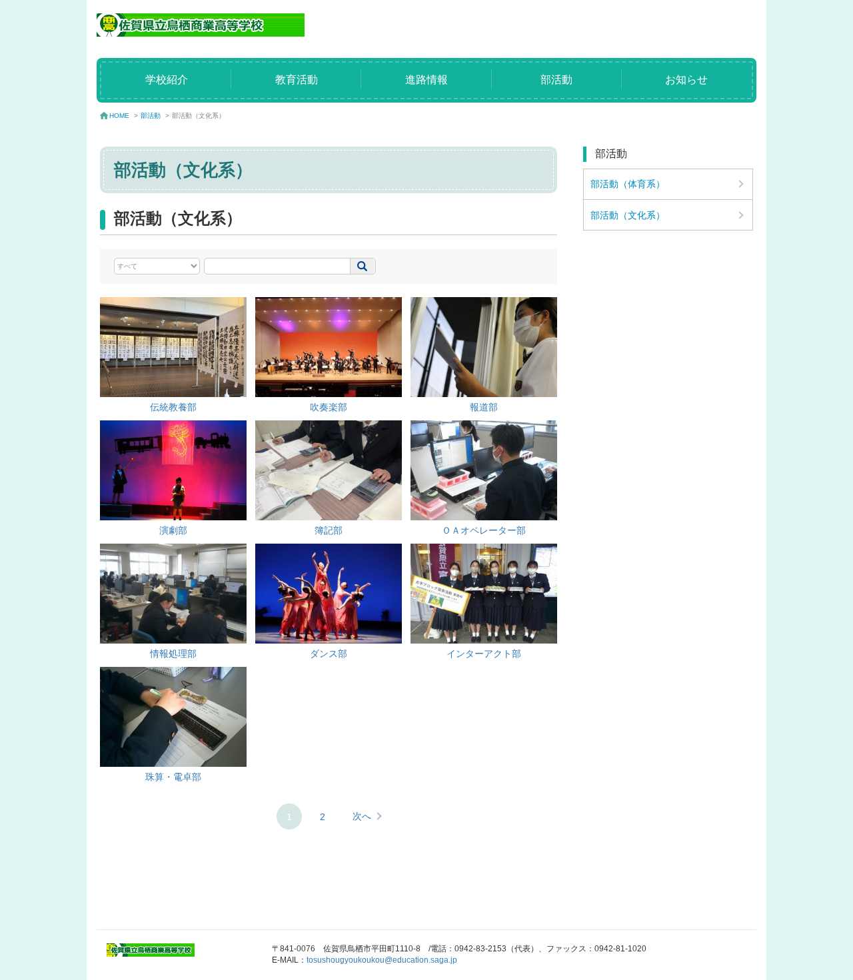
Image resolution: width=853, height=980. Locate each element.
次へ (362, 816)
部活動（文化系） (627, 215)
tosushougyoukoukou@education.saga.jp (382, 960)
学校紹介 (166, 79)
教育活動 (296, 79)
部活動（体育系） (627, 184)
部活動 (556, 79)
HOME (119, 115)
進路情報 (426, 79)
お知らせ (686, 79)
